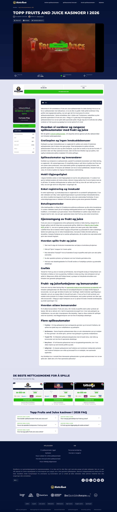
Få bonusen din (64, 91)
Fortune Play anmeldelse (27, 402)
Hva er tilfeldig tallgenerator (48, 462)
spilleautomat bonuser (70, 2)
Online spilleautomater (51, 2)
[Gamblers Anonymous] (30, 495)
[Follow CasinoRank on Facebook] (83, 480)
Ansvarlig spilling (86, 509)
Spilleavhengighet (73, 509)
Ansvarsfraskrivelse (59, 509)
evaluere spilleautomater (57, 134)
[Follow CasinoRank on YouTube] (94, 480)
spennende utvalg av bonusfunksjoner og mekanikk (82, 287)
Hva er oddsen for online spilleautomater (48, 456)
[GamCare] (42, 495)
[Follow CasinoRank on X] (90, 480)
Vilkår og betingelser (21, 509)
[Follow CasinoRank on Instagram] (87, 480)
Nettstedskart (97, 509)
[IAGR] (22, 495)
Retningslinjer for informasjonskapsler (40, 509)
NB (15, 480)
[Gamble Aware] (78, 495)
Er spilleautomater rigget (48, 450)
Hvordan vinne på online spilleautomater (48, 459)
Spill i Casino (58, 45)
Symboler (48, 453)
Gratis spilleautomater (88, 2)
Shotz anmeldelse (58, 402)
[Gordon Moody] (56, 495)
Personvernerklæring (74, 450)
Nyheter (101, 2)
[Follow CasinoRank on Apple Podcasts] (102, 480)
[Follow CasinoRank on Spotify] (98, 480)
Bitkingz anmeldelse (89, 402)
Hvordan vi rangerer (75, 453)
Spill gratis (58, 50)
